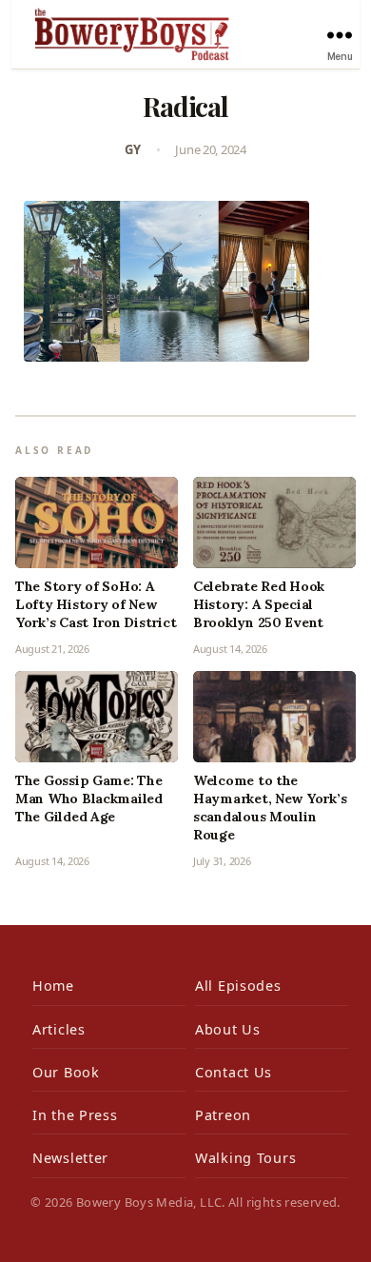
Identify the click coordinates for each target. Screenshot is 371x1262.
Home (53, 985)
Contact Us (233, 1072)
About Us (228, 1029)
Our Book (66, 1072)
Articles (59, 1029)
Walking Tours (245, 1158)
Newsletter (70, 1158)
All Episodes (238, 985)
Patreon (223, 1115)
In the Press (75, 1115)
